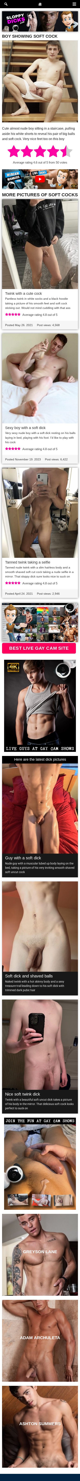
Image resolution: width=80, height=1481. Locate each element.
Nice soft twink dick (22, 1094)
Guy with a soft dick (23, 858)
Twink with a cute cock (23, 293)
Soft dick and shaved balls (29, 976)
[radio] (14, 152)
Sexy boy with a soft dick (25, 428)
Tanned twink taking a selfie (27, 562)
